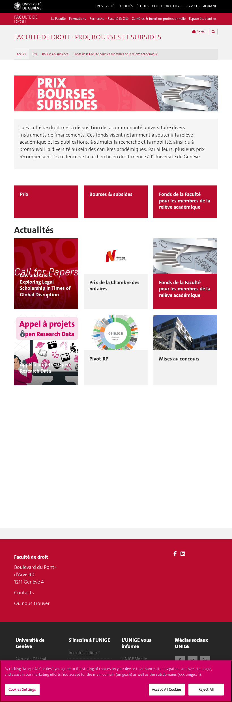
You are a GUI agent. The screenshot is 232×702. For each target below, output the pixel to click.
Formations (77, 18)
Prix (34, 54)
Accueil (22, 54)
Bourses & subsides (55, 54)
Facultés (125, 6)
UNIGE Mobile (134, 658)
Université (104, 6)
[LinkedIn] (183, 553)
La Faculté (58, 18)
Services (192, 6)
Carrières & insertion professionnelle (159, 18)
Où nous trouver (32, 603)
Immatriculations (83, 652)
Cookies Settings (22, 689)
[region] (116, 681)
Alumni (209, 6)
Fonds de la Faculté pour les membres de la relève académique (116, 54)
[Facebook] (175, 553)
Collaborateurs (166, 6)
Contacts (24, 592)
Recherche (96, 18)
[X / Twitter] (192, 660)
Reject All (206, 689)
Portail (201, 32)
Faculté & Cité (118, 18)
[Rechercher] (213, 31)
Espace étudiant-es (202, 18)
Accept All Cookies (167, 689)
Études (142, 6)
